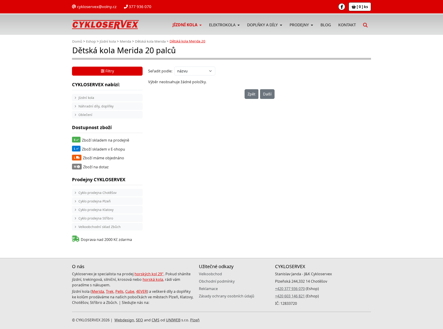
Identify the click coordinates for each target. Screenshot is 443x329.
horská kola (153, 279)
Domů (77, 41)
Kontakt (347, 24)
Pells (119, 291)
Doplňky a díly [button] (263, 24)
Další (267, 94)
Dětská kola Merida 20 (187, 41)
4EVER (141, 291)
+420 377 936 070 (290, 288)
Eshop (91, 41)
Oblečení (85, 115)
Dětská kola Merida (150, 41)
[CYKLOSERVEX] (105, 24)
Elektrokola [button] (222, 24)
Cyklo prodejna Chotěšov (97, 192)
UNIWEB (173, 320)
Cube (129, 291)
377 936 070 (139, 6)
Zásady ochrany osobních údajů (226, 296)
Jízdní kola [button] (185, 24)
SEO (139, 320)
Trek (110, 291)
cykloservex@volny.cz (96, 6)
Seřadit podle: (160, 71)
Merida (125, 41)
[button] (365, 25)
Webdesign (124, 320)
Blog (325, 24)
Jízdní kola (108, 41)
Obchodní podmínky (217, 281)
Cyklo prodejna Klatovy (96, 209)
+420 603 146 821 (290, 296)
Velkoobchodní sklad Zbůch (99, 227)
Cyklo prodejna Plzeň (94, 201)
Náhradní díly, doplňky (96, 106)
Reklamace (208, 288)
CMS (155, 320)
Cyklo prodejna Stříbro (95, 218)
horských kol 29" (149, 273)
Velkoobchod (210, 273)
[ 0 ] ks (362, 6)
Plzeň (195, 320)
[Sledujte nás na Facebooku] (341, 6)
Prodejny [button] (300, 24)
